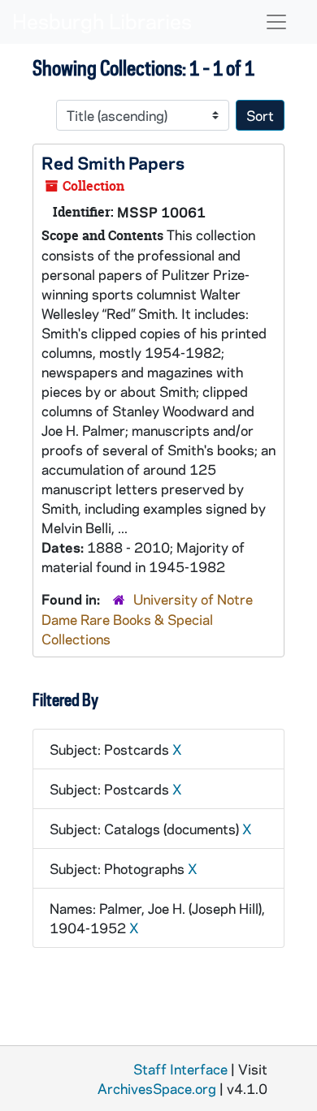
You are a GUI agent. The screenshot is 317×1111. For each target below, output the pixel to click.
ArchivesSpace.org (157, 1088)
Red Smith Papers (113, 162)
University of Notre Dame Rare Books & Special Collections (147, 619)
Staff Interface (180, 1069)
